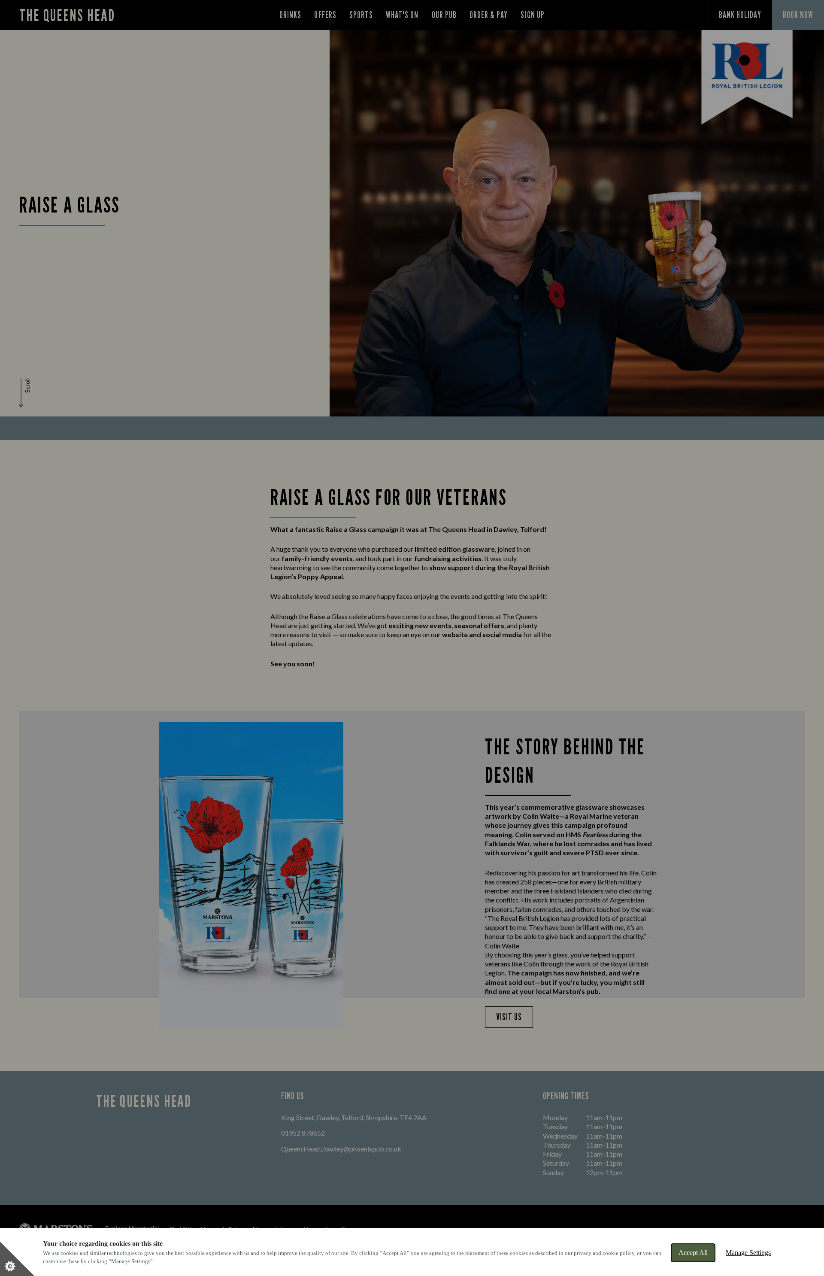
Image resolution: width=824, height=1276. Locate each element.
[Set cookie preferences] (17, 1259)
